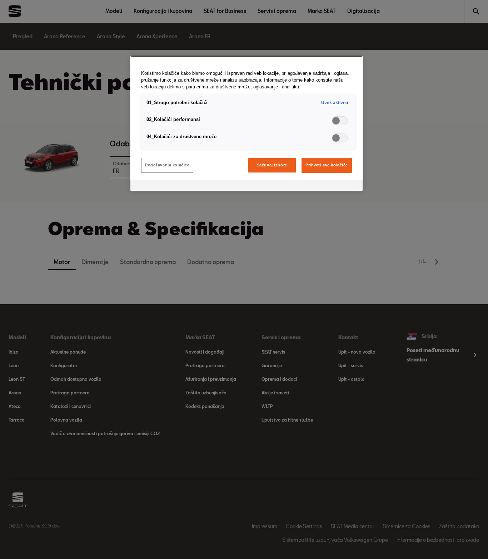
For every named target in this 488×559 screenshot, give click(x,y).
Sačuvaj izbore (272, 165)
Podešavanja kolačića (167, 165)
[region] (246, 123)
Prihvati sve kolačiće (326, 165)
